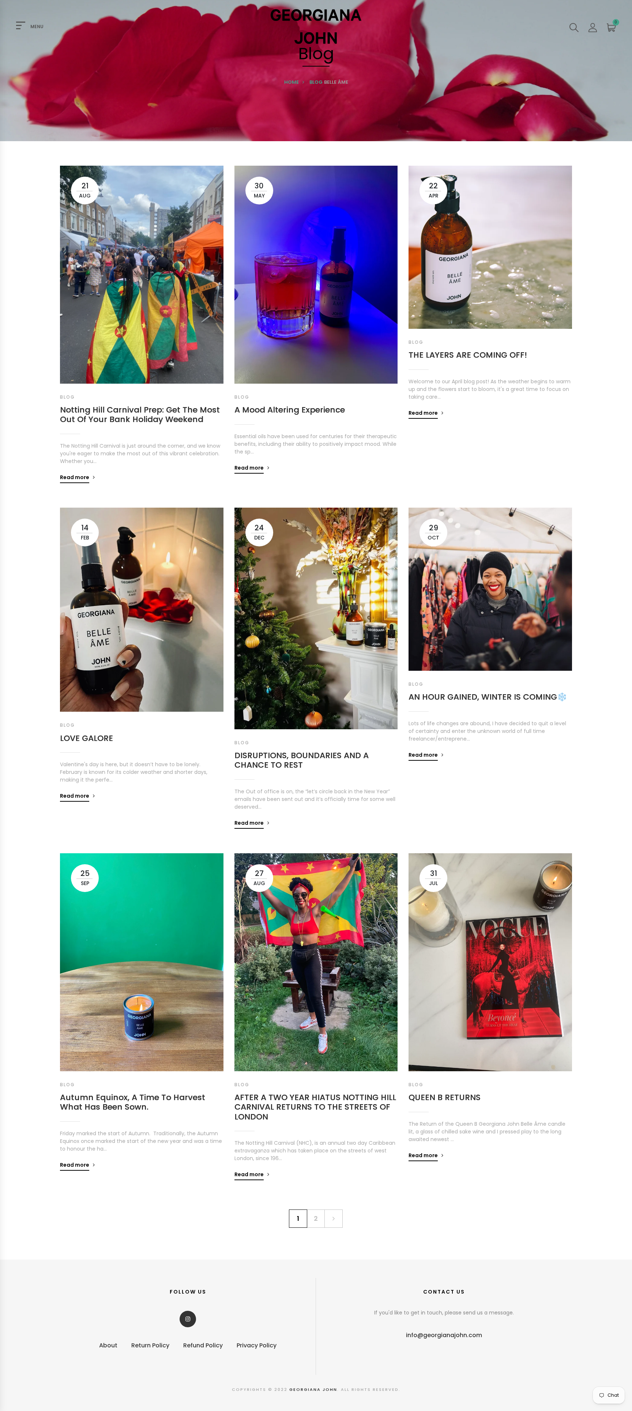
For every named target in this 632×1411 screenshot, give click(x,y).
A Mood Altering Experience (289, 410)
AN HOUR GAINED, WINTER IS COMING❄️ (488, 697)
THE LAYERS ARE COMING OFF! (468, 355)
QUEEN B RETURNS (445, 1097)
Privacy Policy (256, 1345)
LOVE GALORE (86, 738)
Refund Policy (203, 1345)
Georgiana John (313, 1389)
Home (291, 82)
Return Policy (150, 1345)
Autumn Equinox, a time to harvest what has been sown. (132, 1102)
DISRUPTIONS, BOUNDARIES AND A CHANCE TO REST (301, 760)
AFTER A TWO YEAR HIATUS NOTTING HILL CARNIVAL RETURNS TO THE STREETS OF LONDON (315, 1107)
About (108, 1345)
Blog (316, 82)
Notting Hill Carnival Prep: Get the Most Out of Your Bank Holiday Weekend (140, 415)
